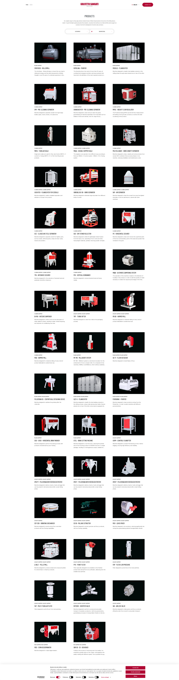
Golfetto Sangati (89, 4)
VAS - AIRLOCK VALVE (119, 606)
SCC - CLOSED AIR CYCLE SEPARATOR (45, 233)
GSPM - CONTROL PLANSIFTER (122, 440)
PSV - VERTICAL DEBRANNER (82, 275)
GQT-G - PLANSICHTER (80, 399)
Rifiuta (135, 676)
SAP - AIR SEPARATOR (119, 192)
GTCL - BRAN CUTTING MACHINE (83, 440)
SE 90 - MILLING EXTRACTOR (82, 523)
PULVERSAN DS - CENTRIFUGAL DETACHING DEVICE (49, 399)
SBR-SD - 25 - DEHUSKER (81, 647)
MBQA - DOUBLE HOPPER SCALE (83, 151)
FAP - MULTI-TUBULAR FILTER (43, 606)
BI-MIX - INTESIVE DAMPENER (43, 316)
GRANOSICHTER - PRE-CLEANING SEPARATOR (87, 109)
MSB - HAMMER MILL (40, 358)
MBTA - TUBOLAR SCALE (41, 151)
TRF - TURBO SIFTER (80, 316)
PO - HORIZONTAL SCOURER (121, 233)
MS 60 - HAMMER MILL (119, 316)
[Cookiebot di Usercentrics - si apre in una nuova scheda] (41, 677)
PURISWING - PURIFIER (119, 399)
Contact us (148, 4)
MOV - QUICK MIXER (118, 523)
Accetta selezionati (135, 672)
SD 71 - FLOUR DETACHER (120, 358)
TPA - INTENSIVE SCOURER (42, 275)
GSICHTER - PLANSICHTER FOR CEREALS (46, 192)
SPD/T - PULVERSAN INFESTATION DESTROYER (87, 482)
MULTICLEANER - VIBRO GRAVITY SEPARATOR (126, 151)
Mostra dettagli (105, 677)
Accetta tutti (135, 667)
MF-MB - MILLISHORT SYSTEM (82, 358)
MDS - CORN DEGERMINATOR (42, 647)
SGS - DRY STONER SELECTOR (82, 233)
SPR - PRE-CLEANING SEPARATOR (44, 109)
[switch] (71, 677)
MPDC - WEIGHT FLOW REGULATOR (123, 109)
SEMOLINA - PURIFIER (80, 68)
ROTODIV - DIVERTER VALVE (82, 606)
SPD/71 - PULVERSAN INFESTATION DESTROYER (48, 482)
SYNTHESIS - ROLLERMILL (42, 68)
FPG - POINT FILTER (79, 564)
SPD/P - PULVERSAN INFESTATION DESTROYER (126, 482)
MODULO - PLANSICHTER (120, 68)
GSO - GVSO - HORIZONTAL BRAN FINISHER (47, 440)
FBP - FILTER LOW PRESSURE (121, 564)
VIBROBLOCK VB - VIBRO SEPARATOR (84, 192)
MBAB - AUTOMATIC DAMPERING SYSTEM (124, 272)
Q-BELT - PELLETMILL (41, 564)
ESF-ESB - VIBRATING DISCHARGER (44, 523)
